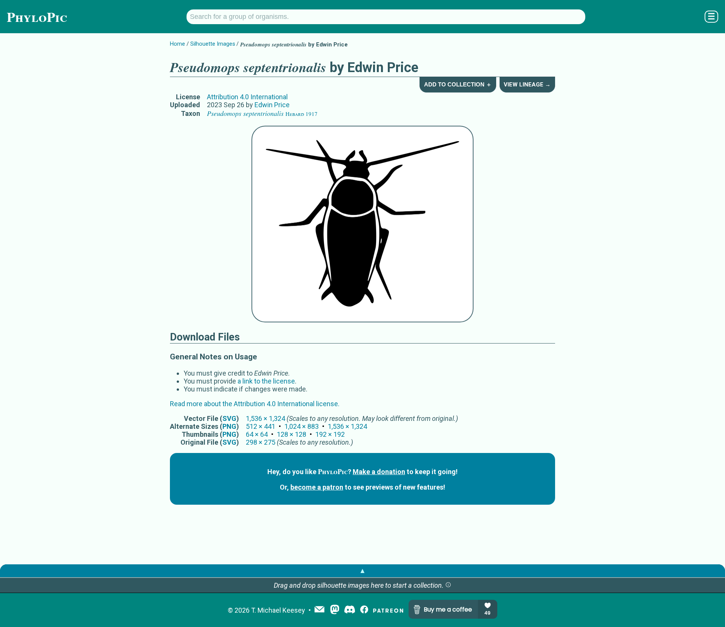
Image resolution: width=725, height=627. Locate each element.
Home (177, 43)
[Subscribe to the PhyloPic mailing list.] (319, 610)
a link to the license (266, 381)
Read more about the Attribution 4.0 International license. (254, 404)
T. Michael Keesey (278, 610)
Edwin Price (272, 105)
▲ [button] (362, 571)
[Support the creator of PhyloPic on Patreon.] (388, 610)
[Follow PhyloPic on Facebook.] (364, 610)
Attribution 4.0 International (247, 97)
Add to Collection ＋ (458, 84)
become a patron (316, 487)
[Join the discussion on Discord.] (349, 610)
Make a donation (379, 472)
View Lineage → (527, 84)
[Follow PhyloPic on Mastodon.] (334, 610)
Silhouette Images (212, 43)
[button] (448, 585)
